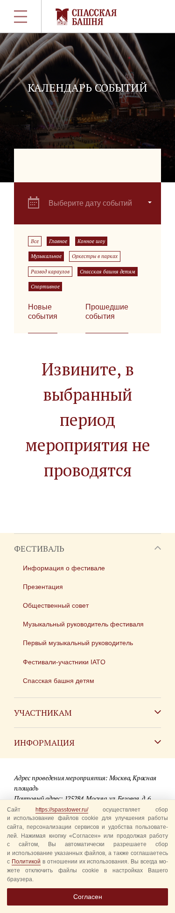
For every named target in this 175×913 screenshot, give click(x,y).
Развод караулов (50, 271)
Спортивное (45, 286)
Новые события (42, 311)
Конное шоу (91, 241)
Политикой (26, 861)
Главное (58, 241)
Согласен (87, 896)
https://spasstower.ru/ (61, 809)
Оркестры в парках (95, 256)
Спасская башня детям (107, 271)
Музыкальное (46, 256)
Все (35, 241)
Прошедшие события (106, 311)
